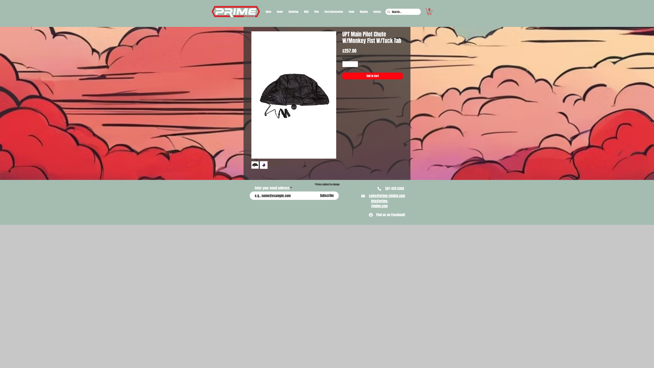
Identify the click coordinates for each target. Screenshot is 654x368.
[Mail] (363, 196)
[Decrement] (345, 64)
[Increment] (356, 64)
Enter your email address (272, 188)
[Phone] (379, 188)
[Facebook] (371, 215)
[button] (293, 12)
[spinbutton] (350, 64)
